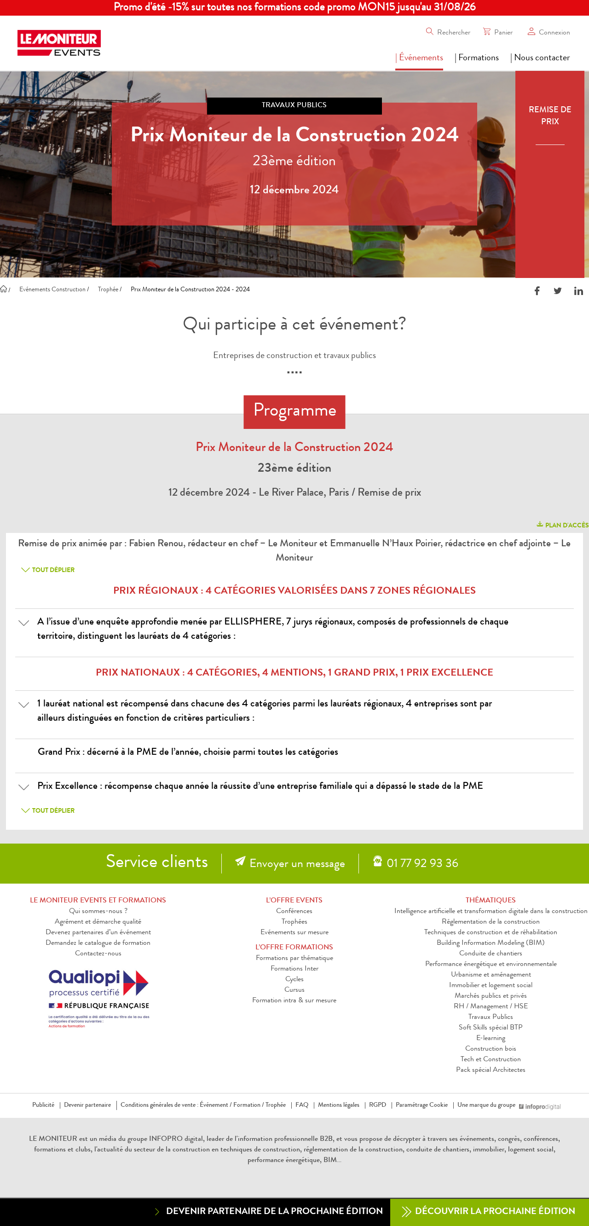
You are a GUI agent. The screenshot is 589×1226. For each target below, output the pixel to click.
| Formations (477, 58)
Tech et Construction (491, 1060)
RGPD (377, 1105)
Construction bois (490, 1049)
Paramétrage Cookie (422, 1105)
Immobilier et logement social (490, 985)
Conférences (294, 911)
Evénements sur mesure (294, 933)
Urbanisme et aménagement (491, 975)
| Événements (419, 58)
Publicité (43, 1105)
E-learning (490, 1038)
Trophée (276, 1105)
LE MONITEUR (53, 1139)
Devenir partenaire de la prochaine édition (274, 1212)
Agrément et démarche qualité (98, 922)
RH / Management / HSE (491, 1007)
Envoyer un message (297, 865)
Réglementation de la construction (491, 922)
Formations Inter (294, 969)
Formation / (248, 1105)
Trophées (294, 922)
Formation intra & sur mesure (294, 1001)
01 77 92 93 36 (422, 865)
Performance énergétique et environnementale (491, 964)
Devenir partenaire (87, 1105)
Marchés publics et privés (491, 996)
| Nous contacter (540, 58)
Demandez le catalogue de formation (98, 943)
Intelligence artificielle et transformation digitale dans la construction (491, 911)
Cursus (294, 990)
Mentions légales (338, 1105)
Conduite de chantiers (490, 954)
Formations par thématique (294, 958)
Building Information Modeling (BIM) (491, 943)
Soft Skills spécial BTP (491, 1028)
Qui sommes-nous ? (98, 911)
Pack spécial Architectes (490, 1070)
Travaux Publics (490, 1017)
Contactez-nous (98, 954)
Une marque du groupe (486, 1105)
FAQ (301, 1105)
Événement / (216, 1105)
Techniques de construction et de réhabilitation (490, 933)
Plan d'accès (566, 526)
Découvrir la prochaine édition (494, 1212)
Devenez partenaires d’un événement (98, 933)
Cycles (294, 979)
